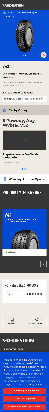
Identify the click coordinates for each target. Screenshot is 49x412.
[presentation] (35, 264)
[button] (23, 55)
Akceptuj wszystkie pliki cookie (24, 406)
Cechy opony (18, 110)
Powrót (10, 16)
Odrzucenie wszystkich (24, 399)
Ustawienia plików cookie (24, 390)
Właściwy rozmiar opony (26, 179)
